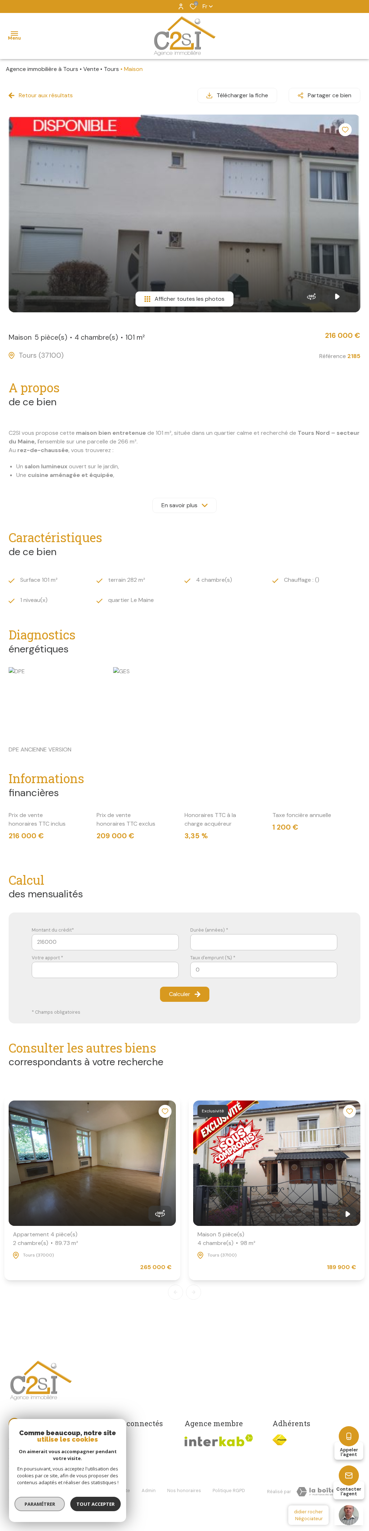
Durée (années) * (209, 930)
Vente (91, 69)
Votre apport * (47, 958)
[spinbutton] (263, 970)
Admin (149, 1490)
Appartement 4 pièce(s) (45, 1239)
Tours (111, 69)
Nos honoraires (184, 1490)
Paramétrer (40, 1504)
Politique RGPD (229, 1490)
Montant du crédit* (53, 930)
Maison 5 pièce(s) (226, 1239)
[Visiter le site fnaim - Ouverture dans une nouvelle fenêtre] (279, 1439)
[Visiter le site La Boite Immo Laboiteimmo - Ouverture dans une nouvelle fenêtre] (325, 1491)
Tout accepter (95, 1504)
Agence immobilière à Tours (42, 69)
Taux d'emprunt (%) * (212, 958)
